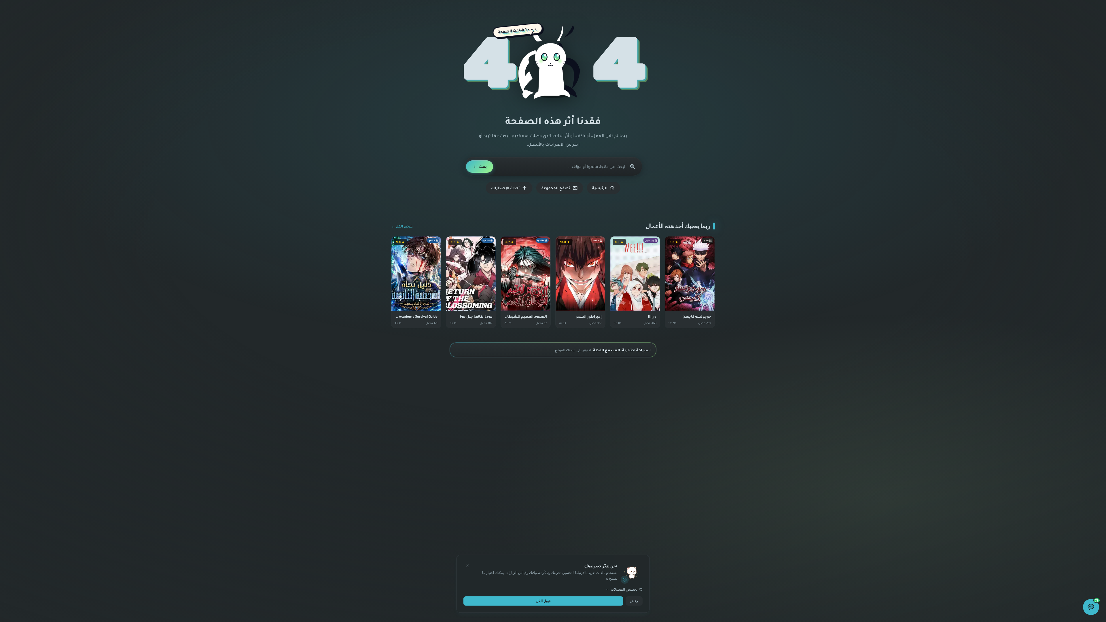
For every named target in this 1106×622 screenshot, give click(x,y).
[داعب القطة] (553, 65)
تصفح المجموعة (555, 187)
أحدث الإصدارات (505, 187)
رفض (634, 600)
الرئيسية (599, 187)
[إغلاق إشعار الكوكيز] (467, 566)
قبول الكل (543, 600)
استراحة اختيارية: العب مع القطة (603, 350)
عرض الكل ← (401, 226)
